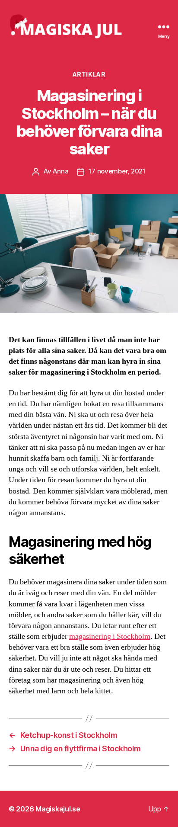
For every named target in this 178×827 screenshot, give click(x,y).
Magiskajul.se (57, 809)
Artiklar (89, 74)
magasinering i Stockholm (109, 636)
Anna (60, 171)
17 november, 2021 (117, 171)
